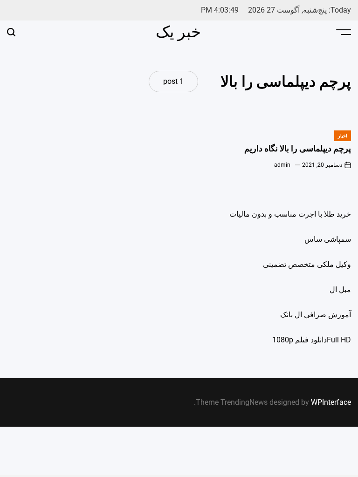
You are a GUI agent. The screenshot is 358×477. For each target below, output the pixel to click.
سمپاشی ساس (327, 239)
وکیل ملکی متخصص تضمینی (307, 264)
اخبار (342, 135)
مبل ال (340, 289)
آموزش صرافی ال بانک (315, 314)
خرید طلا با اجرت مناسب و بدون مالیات (290, 214)
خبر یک (178, 32)
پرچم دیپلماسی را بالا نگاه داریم (297, 148)
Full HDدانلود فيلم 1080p (311, 339)
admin (282, 165)
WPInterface (331, 402)
